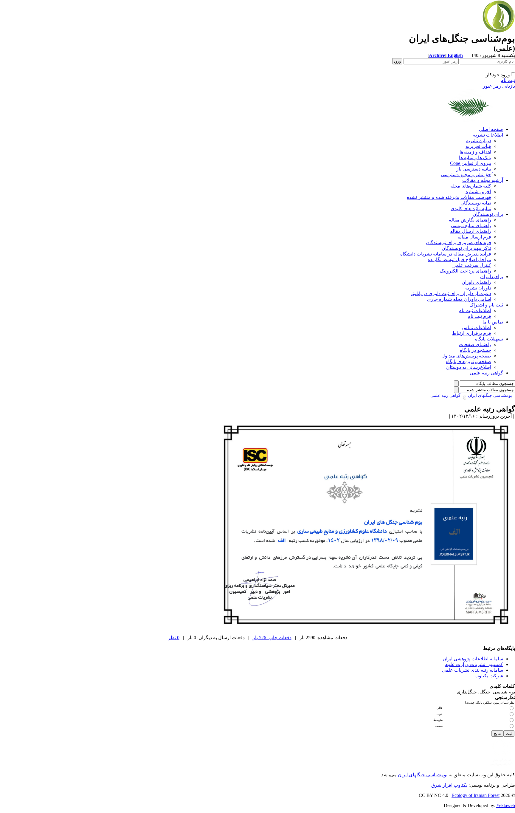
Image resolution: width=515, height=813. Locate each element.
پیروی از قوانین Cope (470, 163)
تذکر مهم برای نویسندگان (466, 248)
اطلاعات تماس (476, 327)
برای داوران (491, 276)
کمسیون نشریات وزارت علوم (474, 664)
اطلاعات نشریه (488, 134)
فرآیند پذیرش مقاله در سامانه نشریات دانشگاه (445, 253)
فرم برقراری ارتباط (471, 333)
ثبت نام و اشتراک (486, 304)
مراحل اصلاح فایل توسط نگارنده (459, 259)
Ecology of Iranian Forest (476, 795)
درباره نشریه (478, 140)
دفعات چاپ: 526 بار (272, 637)
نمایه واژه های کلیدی (471, 208)
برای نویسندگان (488, 214)
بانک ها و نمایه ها (475, 157)
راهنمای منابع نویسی (471, 225)
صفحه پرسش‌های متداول (466, 355)
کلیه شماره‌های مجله (470, 185)
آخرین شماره (478, 191)
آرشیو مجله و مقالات (482, 180)
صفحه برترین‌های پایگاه (468, 361)
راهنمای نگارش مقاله (470, 219)
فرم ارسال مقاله (474, 236)
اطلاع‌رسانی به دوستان (468, 367)
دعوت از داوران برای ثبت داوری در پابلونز (450, 293)
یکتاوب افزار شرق (449, 785)
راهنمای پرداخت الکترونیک (465, 270)
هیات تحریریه (478, 146)
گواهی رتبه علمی (486, 372)
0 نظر (173, 637)
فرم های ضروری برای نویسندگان (458, 242)
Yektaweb (505, 805)
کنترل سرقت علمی (471, 265)
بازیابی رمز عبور (499, 86)
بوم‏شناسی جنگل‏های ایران (422, 774)
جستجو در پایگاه (475, 350)
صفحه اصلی (491, 129)
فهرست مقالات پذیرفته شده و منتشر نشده (449, 197)
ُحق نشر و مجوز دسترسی (466, 174)
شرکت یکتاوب (488, 675)
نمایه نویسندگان (475, 202)
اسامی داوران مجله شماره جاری (459, 299)
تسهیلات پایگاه (489, 338)
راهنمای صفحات (475, 344)
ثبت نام (508, 80)
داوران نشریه (478, 287)
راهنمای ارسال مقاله (470, 231)
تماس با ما (493, 321)
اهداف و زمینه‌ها (475, 151)
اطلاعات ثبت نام (475, 310)
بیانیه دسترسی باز (473, 168)
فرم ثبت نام (479, 316)
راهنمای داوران (476, 282)
